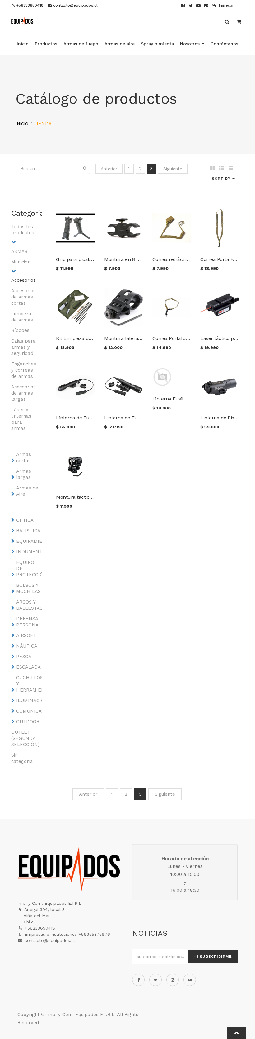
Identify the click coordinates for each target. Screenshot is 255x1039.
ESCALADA (28, 667)
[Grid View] (212, 169)
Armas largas (23, 474)
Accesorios (23, 280)
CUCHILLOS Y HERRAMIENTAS (28, 684)
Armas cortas (23, 457)
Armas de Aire (27, 491)
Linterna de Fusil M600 (82, 418)
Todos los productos (22, 230)
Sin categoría (22, 758)
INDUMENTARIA (28, 552)
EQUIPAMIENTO (28, 541)
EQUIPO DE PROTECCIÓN (28, 568)
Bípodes (20, 330)
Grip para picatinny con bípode (90, 259)
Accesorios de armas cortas (23, 297)
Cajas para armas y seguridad (23, 347)
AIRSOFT (26, 635)
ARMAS (19, 251)
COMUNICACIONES (28, 711)
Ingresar (226, 5)
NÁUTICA (26, 646)
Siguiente (172, 168)
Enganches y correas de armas (23, 370)
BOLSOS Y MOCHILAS (28, 588)
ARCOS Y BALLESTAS (28, 605)
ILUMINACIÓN (28, 700)
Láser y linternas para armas (21, 419)
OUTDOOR (27, 721)
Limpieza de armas (22, 317)
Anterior (109, 168)
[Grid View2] (221, 169)
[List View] (231, 169)
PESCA (23, 656)
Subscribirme (215, 956)
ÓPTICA (25, 520)
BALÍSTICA (28, 530)
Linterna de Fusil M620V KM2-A (139, 418)
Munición (20, 262)
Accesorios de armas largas (23, 393)
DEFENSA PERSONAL (28, 622)
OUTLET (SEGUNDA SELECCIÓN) (23, 738)
